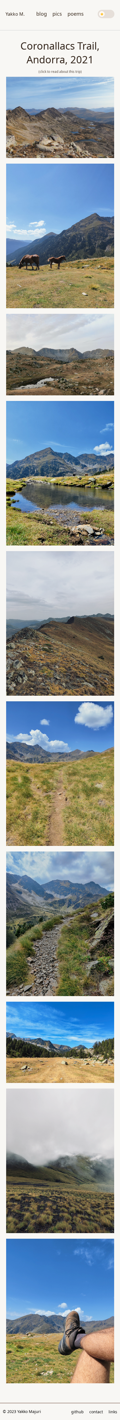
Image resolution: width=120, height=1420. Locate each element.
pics (57, 13)
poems (76, 13)
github (77, 1411)
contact (96, 1411)
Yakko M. (15, 14)
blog (41, 13)
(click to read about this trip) (60, 71)
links (113, 1411)
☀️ (102, 14)
